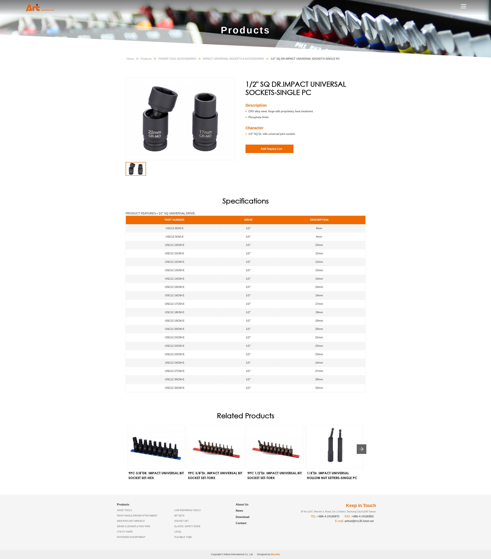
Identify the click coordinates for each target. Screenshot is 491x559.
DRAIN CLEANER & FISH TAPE (133, 526)
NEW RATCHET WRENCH (131, 521)
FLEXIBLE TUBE (183, 537)
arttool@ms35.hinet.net (359, 521)
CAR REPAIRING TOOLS (187, 510)
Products (146, 58)
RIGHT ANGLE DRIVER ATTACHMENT (137, 515)
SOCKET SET (181, 521)
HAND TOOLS (124, 510)
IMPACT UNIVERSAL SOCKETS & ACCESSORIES (233, 58)
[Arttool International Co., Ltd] (44, 8)
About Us (242, 504)
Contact (241, 523)
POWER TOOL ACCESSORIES (177, 58)
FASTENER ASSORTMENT (131, 537)
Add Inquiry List (271, 148)
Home (130, 58)
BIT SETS (179, 515)
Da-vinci (275, 554)
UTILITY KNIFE (125, 531)
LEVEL (178, 531)
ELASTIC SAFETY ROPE (187, 526)
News (239, 510)
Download (242, 517)
